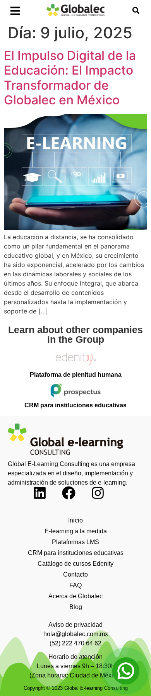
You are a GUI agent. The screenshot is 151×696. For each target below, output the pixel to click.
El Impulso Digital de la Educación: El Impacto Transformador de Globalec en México (70, 77)
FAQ (75, 585)
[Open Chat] (125, 670)
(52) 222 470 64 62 (75, 643)
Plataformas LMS (75, 542)
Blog (75, 607)
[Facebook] (75, 499)
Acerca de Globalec (75, 596)
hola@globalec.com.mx (75, 634)
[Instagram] (104, 499)
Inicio (75, 520)
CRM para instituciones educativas (76, 553)
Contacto (75, 574)
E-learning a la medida (76, 531)
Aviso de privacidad (75, 624)
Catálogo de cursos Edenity (75, 563)
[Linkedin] (46, 499)
